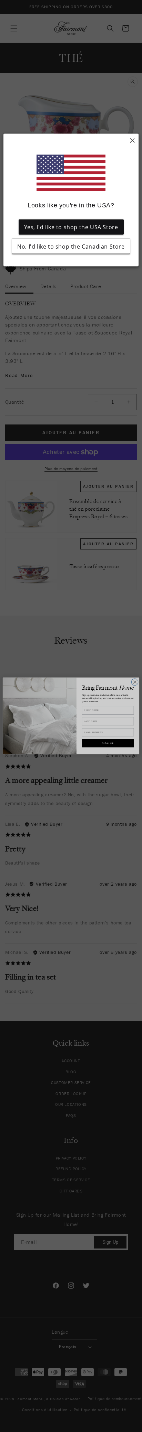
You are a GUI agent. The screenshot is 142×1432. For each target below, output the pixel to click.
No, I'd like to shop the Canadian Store (70, 246)
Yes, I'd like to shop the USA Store (71, 227)
